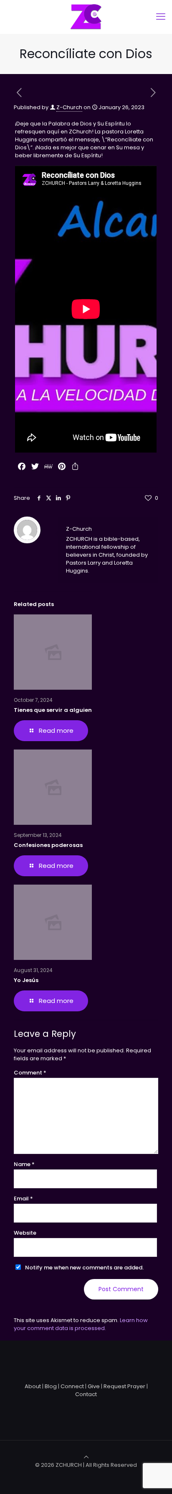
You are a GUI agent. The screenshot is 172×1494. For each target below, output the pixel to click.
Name (24, 1164)
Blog (51, 1386)
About (33, 1386)
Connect (72, 1386)
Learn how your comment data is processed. (81, 1324)
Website (25, 1233)
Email (23, 1198)
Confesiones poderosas (48, 845)
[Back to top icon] (86, 1457)
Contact (86, 1394)
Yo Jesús (26, 980)
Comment (30, 1073)
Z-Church (69, 107)
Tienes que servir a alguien (53, 710)
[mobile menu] (161, 17)
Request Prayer (124, 1386)
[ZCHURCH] (86, 16)
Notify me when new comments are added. (84, 1267)
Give (94, 1386)
